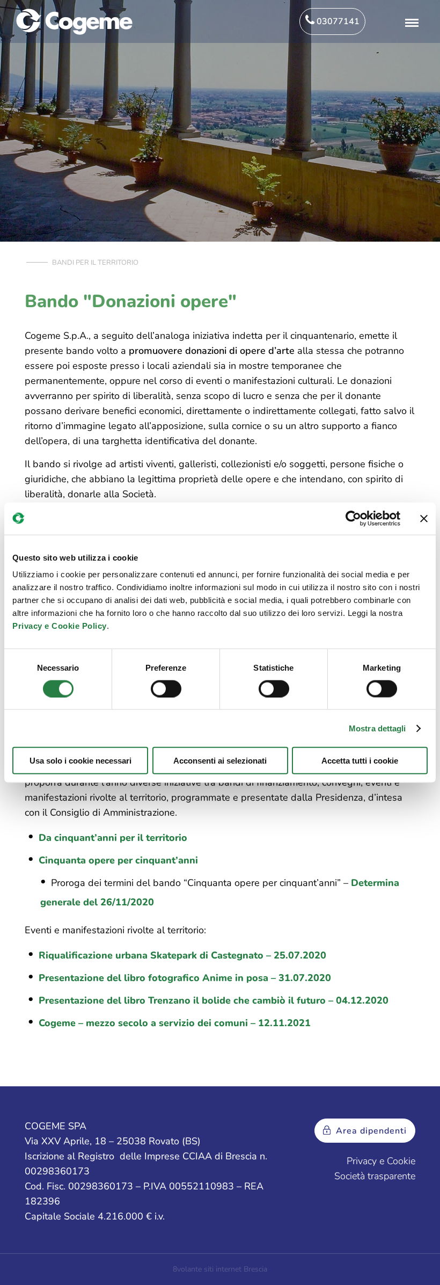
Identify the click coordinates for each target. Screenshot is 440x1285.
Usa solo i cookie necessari (80, 760)
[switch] (166, 688)
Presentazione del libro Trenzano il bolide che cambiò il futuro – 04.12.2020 (213, 1000)
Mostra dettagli (377, 727)
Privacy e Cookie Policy (59, 625)
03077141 (337, 21)
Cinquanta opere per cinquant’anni (118, 860)
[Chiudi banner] (424, 518)
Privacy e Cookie (381, 1161)
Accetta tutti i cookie (359, 760)
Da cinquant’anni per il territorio (113, 837)
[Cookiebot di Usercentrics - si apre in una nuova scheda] (353, 518)
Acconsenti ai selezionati (220, 760)
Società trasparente (374, 1176)
